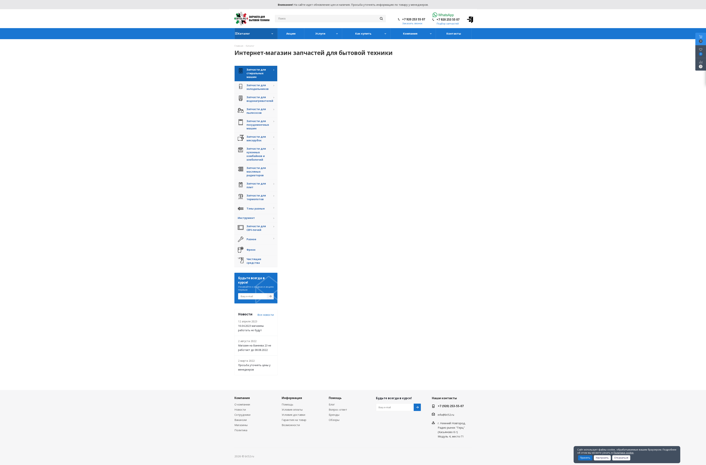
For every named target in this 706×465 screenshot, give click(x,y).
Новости (240, 409)
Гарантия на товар (294, 420)
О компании (242, 404)
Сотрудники (242, 414)
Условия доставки (293, 414)
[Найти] (381, 18)
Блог (332, 404)
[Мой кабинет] (469, 18)
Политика (240, 430)
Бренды (334, 414)
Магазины (241, 425)
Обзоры (334, 420)
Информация (292, 398)
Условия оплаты (292, 409)
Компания (242, 398)
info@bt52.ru (446, 414)
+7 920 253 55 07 (447, 19)
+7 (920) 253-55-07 (451, 406)
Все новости (265, 314)
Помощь (287, 404)
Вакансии (240, 420)
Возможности (291, 425)
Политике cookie (624, 452)
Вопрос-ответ (338, 409)
